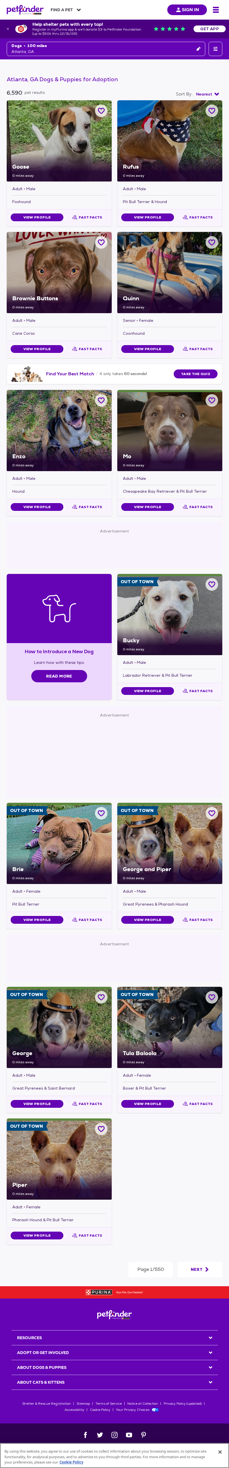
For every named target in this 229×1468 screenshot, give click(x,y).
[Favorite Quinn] (211, 242)
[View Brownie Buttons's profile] (59, 272)
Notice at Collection (142, 1403)
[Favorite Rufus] (211, 111)
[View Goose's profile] (59, 141)
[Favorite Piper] (101, 1129)
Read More (59, 676)
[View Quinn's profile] (169, 272)
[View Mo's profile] (169, 430)
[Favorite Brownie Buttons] (101, 242)
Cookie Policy (100, 1409)
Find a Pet (62, 9)
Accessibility (74, 1409)
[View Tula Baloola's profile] (169, 1027)
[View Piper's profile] (59, 1159)
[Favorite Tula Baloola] (211, 997)
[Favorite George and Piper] (211, 813)
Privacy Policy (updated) (183, 1403)
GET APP (209, 28)
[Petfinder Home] (25, 10)
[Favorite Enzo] (101, 400)
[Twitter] (100, 1435)
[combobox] (207, 94)
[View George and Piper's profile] (169, 843)
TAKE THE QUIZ (195, 374)
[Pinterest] (143, 1435)
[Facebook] (85, 1435)
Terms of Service (109, 1403)
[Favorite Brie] (101, 813)
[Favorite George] (101, 997)
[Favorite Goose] (101, 111)
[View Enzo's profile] (59, 430)
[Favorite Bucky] (211, 584)
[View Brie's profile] (59, 843)
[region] (114, 1455)
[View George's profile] (59, 1027)
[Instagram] (114, 1435)
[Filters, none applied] (215, 49)
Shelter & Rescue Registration (46, 1403)
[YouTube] (129, 1435)
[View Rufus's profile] (169, 141)
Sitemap (83, 1403)
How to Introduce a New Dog (59, 651)
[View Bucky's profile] (169, 614)
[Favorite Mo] (211, 400)
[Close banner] (7, 28)
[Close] (220, 1452)
